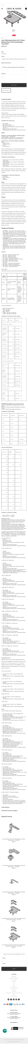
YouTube (13, 999)
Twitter (8, 999)
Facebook (11, 999)
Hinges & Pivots (4, 113)
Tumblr (19, 999)
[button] (17, 1032)
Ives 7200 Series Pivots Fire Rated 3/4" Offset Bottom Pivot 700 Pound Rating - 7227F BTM (13, 945)
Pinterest (16, 999)
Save (14, 35)
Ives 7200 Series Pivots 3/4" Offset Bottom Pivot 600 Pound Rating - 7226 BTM (13, 892)
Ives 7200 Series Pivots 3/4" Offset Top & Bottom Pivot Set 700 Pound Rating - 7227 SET (13, 919)
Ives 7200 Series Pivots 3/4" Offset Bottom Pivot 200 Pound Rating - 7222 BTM (13, 866)
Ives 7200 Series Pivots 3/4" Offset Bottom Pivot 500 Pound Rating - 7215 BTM (13, 840)
